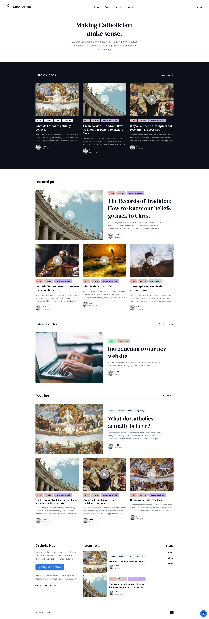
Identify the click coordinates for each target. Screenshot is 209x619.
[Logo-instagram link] (41, 585)
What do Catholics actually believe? (53, 128)
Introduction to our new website (138, 352)
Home (96, 7)
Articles (119, 7)
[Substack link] (55, 585)
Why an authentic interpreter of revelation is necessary (151, 128)
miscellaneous (124, 341)
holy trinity (68, 121)
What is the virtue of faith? (100, 286)
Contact (170, 563)
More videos (165, 75)
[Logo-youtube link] (36, 585)
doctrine (48, 121)
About (130, 7)
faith (57, 121)
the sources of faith (110, 121)
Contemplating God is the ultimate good (146, 288)
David (44, 146)
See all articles (165, 324)
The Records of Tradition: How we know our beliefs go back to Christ (103, 129)
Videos (107, 7)
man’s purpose (155, 281)
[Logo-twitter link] (46, 585)
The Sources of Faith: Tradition (146, 500)
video (39, 121)
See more (167, 395)
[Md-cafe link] (50, 585)
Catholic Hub (45, 612)
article (112, 341)
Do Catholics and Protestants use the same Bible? (57, 288)
